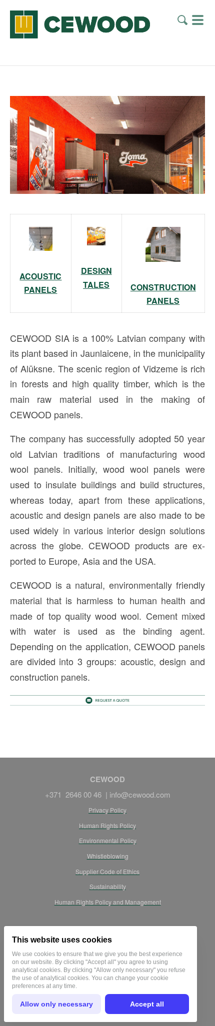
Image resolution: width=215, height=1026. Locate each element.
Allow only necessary (56, 1004)
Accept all (147, 1004)
